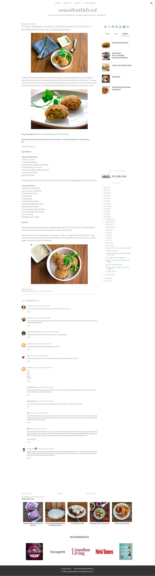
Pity (28, 356)
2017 (105, 198)
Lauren (29, 306)
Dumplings (116, 77)
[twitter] (105, 27)
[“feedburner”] (128, 27)
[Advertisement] (116, 132)
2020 (106, 190)
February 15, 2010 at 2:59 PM (39, 356)
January (108, 275)
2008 (106, 281)
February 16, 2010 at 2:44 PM (45, 401)
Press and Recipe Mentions (84, 569)
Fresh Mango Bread (111, 251)
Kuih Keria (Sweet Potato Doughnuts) (121, 88)
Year (115, 34)
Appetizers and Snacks (32, 291)
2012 (105, 212)
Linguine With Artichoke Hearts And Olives (118, 248)
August (108, 230)
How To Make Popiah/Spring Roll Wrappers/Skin (55, 524)
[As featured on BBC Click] (34, 552)
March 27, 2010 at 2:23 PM (45, 449)
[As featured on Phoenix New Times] (105, 552)
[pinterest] (117, 27)
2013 (105, 209)
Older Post (91, 493)
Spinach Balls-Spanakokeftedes (115, 258)
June (107, 235)
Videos (78, 3)
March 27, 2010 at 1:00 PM (39, 429)
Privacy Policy (66, 569)
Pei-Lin (29, 318)
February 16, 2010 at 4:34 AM (45, 387)
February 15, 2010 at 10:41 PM (43, 368)
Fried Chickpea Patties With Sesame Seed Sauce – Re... (117, 254)
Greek (41, 291)
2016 (105, 201)
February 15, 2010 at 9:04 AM (41, 344)
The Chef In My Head (34, 332)
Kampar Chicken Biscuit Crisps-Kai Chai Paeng (117, 261)
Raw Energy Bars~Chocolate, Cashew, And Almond (120, 55)
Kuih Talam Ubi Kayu (77, 523)
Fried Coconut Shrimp (122, 523)
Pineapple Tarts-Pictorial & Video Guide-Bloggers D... (117, 268)
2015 (105, 204)
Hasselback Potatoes (120, 43)
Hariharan (30, 368)
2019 (105, 193)
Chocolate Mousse (111, 271)
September (109, 227)
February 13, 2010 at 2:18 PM (50, 332)
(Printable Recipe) (28, 146)
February (108, 246)
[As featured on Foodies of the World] (126, 552)
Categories (89, 3)
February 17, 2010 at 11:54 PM (39, 413)
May (107, 238)
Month (107, 34)
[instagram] (113, 27)
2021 (105, 188)
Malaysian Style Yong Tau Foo (99, 523)
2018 (105, 196)
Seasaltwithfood (77, 10)
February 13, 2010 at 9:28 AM (41, 318)
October (108, 224)
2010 (105, 217)
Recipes (67, 3)
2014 (105, 206)
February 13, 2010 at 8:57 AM (41, 306)
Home (57, 3)
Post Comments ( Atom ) (37, 497)
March (108, 243)
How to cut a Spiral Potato (121, 65)
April (107, 240)
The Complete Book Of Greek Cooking (53, 134)
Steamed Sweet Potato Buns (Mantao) (33, 524)
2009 (106, 278)
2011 (105, 214)
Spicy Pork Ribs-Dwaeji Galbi (114, 265)
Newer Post (27, 493)
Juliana (29, 344)
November (109, 222)
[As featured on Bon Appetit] (57, 552)
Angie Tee (30, 449)
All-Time (125, 34)
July (107, 232)
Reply (28, 312)
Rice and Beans (48, 291)
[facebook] (109, 27)
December (109, 219)
